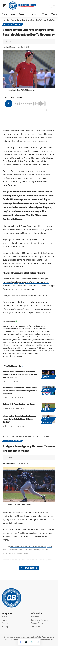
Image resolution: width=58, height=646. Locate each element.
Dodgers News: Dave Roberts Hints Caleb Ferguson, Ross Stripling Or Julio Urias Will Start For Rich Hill (20, 374)
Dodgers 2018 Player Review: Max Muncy (19, 404)
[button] (5, 5)
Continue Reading (29, 568)
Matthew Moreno (9, 47)
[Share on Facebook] (20, 642)
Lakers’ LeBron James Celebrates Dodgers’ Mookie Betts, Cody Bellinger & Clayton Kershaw (19, 419)
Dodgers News (46, 377)
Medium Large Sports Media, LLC (22, 637)
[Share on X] (26, 642)
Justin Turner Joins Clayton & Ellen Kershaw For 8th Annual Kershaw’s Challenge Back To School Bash (20, 390)
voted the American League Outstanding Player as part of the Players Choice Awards (26, 282)
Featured (8, 24)
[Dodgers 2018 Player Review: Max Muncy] (48, 407)
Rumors (18, 24)
